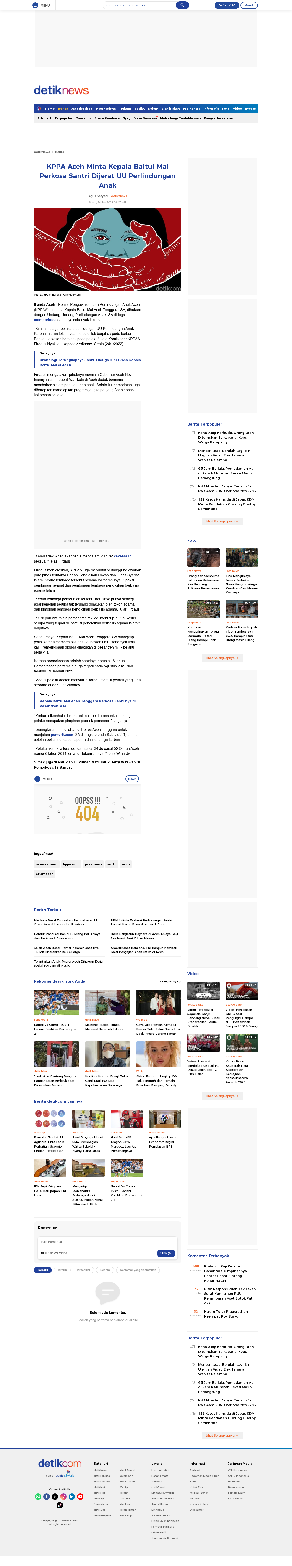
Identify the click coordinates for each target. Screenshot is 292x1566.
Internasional (106, 108)
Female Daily (236, 1492)
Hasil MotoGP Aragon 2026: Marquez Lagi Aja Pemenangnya (123, 1144)
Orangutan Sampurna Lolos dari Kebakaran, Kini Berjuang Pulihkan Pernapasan (203, 582)
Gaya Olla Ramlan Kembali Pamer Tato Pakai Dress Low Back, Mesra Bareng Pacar (158, 1029)
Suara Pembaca (107, 118)
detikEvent (158, 1487)
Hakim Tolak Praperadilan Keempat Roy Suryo (226, 1314)
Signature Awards (162, 1492)
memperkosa (45, 320)
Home (50, 108)
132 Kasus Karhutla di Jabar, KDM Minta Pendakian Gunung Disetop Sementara (227, 504)
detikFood (126, 1475)
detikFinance (102, 1481)
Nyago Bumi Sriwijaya (140, 118)
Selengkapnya (169, 981)
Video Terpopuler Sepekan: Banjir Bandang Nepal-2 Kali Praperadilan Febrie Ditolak (203, 1018)
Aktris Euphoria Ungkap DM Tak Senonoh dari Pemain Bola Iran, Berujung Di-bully (156, 1080)
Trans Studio (159, 1504)
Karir (193, 1481)
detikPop (126, 1515)
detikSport (100, 1498)
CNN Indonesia (237, 1470)
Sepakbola (101, 1504)
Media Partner (199, 1492)
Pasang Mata (159, 1475)
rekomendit (158, 1532)
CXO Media (235, 1498)
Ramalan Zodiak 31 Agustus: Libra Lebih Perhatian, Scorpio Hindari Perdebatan (49, 1144)
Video (237, 108)
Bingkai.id (157, 1509)
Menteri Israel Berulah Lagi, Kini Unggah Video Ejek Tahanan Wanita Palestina (224, 455)
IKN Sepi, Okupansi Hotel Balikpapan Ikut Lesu (50, 1190)
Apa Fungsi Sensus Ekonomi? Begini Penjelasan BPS (163, 1141)
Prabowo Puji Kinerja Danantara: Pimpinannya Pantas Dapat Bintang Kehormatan (225, 1273)
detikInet (99, 1487)
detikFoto (126, 1504)
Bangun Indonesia (218, 118)
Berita (63, 108)
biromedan (44, 874)
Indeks (250, 108)
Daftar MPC (227, 5)
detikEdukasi (102, 1475)
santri (112, 864)
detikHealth (127, 1481)
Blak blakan (171, 108)
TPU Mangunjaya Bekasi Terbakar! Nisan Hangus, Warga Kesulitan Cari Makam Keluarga (242, 584)
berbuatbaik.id (160, 1470)
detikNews (42, 152)
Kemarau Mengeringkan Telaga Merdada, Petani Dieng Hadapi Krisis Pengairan (203, 636)
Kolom (153, 108)
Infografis (211, 108)
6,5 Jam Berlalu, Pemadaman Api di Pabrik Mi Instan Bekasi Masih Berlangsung (226, 473)
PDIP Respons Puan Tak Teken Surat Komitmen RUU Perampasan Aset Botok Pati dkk (230, 1296)
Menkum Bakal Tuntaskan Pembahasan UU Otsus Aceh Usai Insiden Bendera (66, 922)
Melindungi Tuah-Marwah (180, 118)
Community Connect (164, 1538)
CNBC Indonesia (238, 1475)
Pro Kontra (191, 108)
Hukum (125, 108)
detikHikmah (128, 1509)
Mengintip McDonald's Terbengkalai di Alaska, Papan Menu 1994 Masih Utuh (87, 1195)
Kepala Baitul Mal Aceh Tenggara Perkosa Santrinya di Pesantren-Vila (88, 703)
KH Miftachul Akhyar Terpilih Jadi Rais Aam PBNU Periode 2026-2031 (228, 488)
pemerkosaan (47, 864)
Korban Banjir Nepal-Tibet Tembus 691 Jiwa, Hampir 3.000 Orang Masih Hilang (241, 634)
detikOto (99, 1509)
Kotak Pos (196, 1487)
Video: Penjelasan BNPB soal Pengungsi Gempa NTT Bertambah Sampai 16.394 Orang (242, 1018)
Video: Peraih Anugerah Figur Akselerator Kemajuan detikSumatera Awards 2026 (237, 1071)
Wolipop (125, 1487)
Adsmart (44, 118)
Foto (226, 108)
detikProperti (102, 1515)
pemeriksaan (62, 735)
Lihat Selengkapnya (220, 521)
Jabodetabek (81, 108)
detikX (139, 108)
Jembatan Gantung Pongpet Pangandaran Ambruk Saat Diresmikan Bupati (55, 1080)
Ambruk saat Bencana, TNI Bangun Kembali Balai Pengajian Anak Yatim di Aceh (144, 950)
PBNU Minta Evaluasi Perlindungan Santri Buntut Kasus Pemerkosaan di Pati (141, 922)
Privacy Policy (199, 1504)
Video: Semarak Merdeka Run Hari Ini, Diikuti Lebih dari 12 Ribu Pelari (203, 1067)
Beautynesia (236, 1487)
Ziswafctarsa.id (161, 1515)
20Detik (125, 1498)
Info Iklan (195, 1498)
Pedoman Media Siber (204, 1475)
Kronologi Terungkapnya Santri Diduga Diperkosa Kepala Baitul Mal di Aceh (90, 362)
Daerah (82, 118)
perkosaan (93, 864)
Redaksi (195, 1470)
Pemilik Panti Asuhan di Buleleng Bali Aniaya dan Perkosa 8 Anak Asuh (67, 936)
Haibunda (234, 1481)
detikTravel (127, 1470)
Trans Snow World (163, 1498)
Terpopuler (64, 118)
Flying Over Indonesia (165, 1521)
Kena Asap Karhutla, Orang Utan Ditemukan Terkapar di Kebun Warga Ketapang (226, 437)
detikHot (99, 1492)
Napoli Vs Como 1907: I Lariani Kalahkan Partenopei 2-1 (55, 1029)
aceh (126, 864)
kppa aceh (71, 864)
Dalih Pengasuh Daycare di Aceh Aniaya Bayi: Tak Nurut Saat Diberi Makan (145, 936)
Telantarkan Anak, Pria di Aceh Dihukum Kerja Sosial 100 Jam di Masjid (68, 963)
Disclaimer (196, 1509)
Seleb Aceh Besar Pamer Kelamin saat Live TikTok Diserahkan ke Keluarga (66, 950)
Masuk (249, 5)
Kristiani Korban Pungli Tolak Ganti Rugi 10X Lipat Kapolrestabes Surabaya (106, 1080)
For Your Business (162, 1526)
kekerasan (123, 556)
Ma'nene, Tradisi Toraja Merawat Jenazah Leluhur (104, 1027)
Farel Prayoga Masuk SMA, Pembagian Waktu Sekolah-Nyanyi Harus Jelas (88, 1144)
